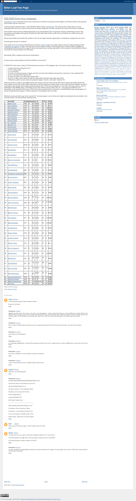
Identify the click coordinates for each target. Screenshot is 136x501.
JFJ (112, 27)
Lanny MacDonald (126, 44)
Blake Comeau (13, 213)
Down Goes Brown (101, 95)
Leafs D (119, 49)
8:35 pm (15, 286)
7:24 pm (16, 433)
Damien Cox (106, 36)
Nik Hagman (114, 65)
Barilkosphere (117, 46)
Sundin (126, 33)
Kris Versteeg (12, 118)
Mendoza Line (108, 55)
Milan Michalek (13, 223)
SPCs (118, 72)
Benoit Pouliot (12, 177)
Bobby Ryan (12, 103)
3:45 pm (18, 360)
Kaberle (15, 289)
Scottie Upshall (13, 238)
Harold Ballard (126, 54)
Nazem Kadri (116, 52)
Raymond (15, 273)
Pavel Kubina (113, 43)
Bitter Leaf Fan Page (16, 7)
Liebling (127, 57)
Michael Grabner (13, 279)
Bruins (128, 68)
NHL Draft (125, 31)
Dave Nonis (107, 69)
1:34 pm (18, 341)
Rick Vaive (112, 72)
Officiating (103, 43)
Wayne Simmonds (14, 160)
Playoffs (109, 46)
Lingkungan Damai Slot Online (104, 109)
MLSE (109, 33)
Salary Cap (124, 29)
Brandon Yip (12, 125)
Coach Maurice (110, 29)
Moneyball (121, 48)
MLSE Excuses (111, 41)
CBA (103, 41)
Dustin (10, 155)
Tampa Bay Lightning (112, 74)
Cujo (119, 51)
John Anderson (98, 55)
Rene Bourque (13, 114)
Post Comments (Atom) (18, 485)
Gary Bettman (110, 57)
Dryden (103, 57)
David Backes (12, 263)
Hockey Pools (103, 63)
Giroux (15, 228)
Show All (129, 113)
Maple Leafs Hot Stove (102, 88)
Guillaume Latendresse (15, 174)
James (10, 299)
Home (46, 481)
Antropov (116, 38)
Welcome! (98, 104)
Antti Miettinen (12, 170)
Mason (10, 273)
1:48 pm (18, 351)
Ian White (121, 63)
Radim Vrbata (12, 233)
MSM (121, 27)
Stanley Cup (98, 54)
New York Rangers (104, 72)
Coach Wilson (99, 33)
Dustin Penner (12, 145)
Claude (10, 228)
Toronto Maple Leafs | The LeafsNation (107, 81)
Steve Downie (12, 268)
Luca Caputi (112, 71)
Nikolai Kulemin (123, 65)
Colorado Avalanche (99, 69)
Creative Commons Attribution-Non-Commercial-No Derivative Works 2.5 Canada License (40, 499)
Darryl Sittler (127, 38)
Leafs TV (127, 63)
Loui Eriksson (12, 140)
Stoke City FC (103, 74)
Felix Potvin (123, 61)
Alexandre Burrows (14, 277)
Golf (124, 51)
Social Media (124, 72)
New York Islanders (104, 65)
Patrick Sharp (12, 120)
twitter (106, 68)
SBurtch (11, 433)
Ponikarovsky (104, 51)
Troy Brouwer (12, 116)
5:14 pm (16, 369)
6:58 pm (16, 424)
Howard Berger (113, 63)
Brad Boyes (12, 258)
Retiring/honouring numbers (117, 58)
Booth (14, 150)
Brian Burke (10, 289)
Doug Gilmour (116, 44)
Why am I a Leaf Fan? (110, 31)
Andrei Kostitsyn (13, 182)
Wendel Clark (126, 66)
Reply (10, 306)
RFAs (121, 43)
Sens (107, 38)
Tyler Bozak (111, 60)
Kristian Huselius (13, 110)
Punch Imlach (117, 55)
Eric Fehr (11, 283)
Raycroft (117, 33)
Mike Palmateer (100, 46)
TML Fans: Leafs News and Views (106, 102)
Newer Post (7, 481)
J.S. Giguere (127, 69)
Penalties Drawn (110, 66)
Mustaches (97, 58)
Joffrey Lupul (97, 71)
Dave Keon (115, 61)
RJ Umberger (12, 108)
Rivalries (113, 51)
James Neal (12, 135)
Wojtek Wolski (12, 131)
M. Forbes (9, 499)
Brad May (122, 68)
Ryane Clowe (12, 243)
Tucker (97, 31)
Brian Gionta (12, 187)
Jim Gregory (120, 57)
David (10, 150)
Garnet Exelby (120, 69)
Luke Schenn (107, 52)
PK (129, 52)
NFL (96, 65)
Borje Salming (127, 46)
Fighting (113, 69)
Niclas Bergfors (13, 197)
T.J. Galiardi (12, 122)
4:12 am (18, 323)
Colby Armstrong (105, 61)
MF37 (10, 424)
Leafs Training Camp (102, 48)
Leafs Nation (118, 36)
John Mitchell (105, 71)
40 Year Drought (100, 35)
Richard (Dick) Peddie (100, 49)
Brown (14, 155)
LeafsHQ (98, 108)
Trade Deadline (114, 35)
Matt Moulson (12, 208)
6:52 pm (18, 378)
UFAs (96, 43)
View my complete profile (101, 122)
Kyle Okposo (12, 218)
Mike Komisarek (120, 71)
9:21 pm (18, 447)
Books (97, 36)
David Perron (12, 253)
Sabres (113, 40)
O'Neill (125, 49)
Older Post (85, 481)
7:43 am (18, 332)
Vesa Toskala (120, 60)
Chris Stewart (12, 129)
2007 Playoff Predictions (103, 44)
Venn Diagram (121, 74)
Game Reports (102, 40)
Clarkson (15, 192)
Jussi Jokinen (12, 106)
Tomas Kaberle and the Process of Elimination (20, 19)
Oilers (124, 52)
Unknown (11, 369)
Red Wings (105, 58)
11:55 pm (15, 299)
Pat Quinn (122, 40)
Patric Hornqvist (13, 203)
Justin (10, 165)
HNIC (128, 48)
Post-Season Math (124, 41)
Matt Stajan (113, 48)
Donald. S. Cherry (115, 54)
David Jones (12, 127)
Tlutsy (103, 60)
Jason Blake (111, 49)
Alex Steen (106, 54)
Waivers (118, 66)
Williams (15, 165)
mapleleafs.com (99, 68)
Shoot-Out (128, 43)
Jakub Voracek (13, 112)
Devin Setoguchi (13, 248)
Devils (125, 55)
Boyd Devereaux (114, 68)
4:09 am (18, 311)
